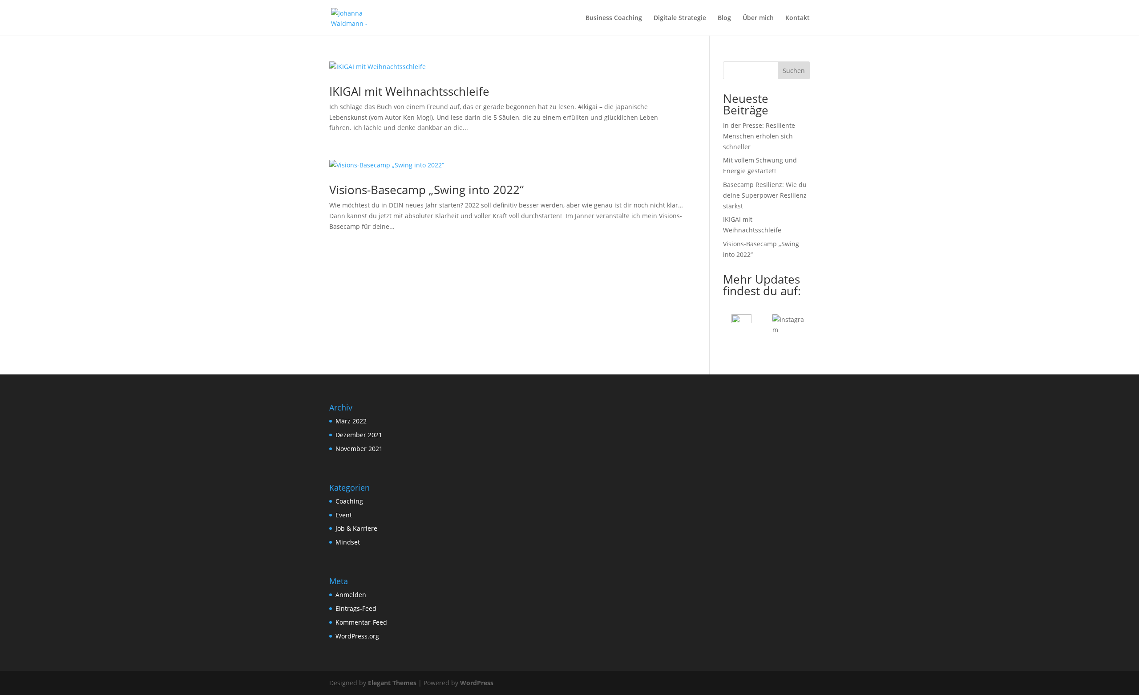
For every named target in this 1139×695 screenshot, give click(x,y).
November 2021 (359, 448)
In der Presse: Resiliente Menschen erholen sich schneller (759, 136)
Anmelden (350, 594)
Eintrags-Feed (355, 608)
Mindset (347, 542)
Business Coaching (614, 18)
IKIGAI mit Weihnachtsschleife (409, 91)
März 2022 (351, 421)
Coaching (349, 501)
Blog (724, 18)
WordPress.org (357, 636)
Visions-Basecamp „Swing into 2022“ (426, 190)
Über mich (758, 18)
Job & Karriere (356, 528)
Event (343, 515)
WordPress (476, 683)
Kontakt (797, 18)
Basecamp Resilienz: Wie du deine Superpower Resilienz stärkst (765, 195)
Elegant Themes (392, 683)
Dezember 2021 (358, 435)
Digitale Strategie (680, 18)
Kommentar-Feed (361, 622)
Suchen (794, 70)
